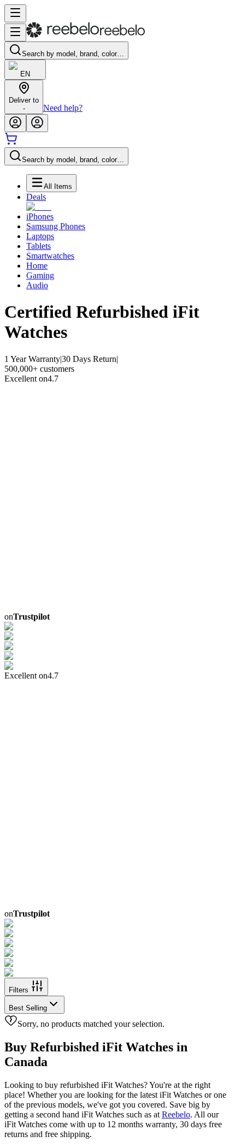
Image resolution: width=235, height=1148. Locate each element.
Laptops (40, 236)
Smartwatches (50, 255)
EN (25, 74)
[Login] (15, 123)
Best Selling (28, 1008)
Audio (37, 285)
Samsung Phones (55, 226)
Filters (18, 990)
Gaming (40, 275)
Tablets (38, 246)
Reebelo (176, 1114)
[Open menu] (15, 13)
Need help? (63, 107)
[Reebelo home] (85, 35)
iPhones (40, 216)
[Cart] (10, 142)
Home (37, 265)
